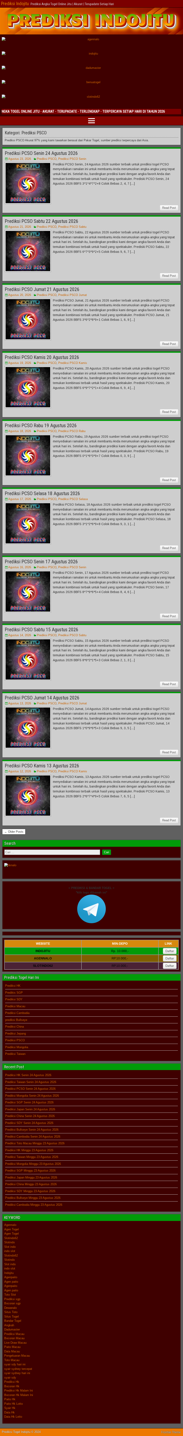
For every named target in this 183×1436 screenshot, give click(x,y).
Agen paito (11, 1281)
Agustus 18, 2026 (19, 431)
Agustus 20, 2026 (19, 295)
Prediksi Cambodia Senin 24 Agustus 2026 (32, 1136)
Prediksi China (14, 1026)
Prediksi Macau (15, 1006)
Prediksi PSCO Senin (72, 158)
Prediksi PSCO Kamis (72, 363)
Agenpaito (10, 1277)
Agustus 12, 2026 (19, 771)
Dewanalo (10, 1307)
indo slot (9, 1251)
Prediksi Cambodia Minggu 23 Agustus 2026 (33, 1204)
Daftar (169, 951)
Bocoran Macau (14, 1338)
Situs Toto (10, 1312)
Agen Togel (11, 1229)
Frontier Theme (171, 1432)
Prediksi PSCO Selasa (73, 499)
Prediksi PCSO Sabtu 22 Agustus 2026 (41, 221)
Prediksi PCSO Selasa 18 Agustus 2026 (42, 493)
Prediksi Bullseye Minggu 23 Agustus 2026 (32, 1197)
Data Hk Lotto (13, 1416)
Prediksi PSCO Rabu (71, 431)
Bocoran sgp (12, 1303)
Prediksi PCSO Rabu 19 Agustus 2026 (41, 425)
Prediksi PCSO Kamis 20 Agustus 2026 (42, 357)
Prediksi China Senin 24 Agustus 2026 (30, 1116)
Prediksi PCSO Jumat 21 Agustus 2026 (42, 289)
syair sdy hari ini (14, 1364)
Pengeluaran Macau (17, 1355)
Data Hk (9, 1412)
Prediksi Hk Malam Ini (18, 1390)
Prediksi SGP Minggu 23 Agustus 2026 (30, 1170)
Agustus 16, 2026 (19, 567)
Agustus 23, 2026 (19, 158)
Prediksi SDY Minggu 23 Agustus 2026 (30, 1191)
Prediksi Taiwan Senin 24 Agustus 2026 (30, 1082)
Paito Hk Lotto (13, 1403)
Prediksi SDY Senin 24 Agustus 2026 (29, 1123)
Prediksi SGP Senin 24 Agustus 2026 (29, 1102)
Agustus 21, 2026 (19, 226)
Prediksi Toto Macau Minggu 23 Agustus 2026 (34, 1143)
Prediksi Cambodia (17, 1013)
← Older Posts (13, 831)
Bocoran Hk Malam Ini (18, 1395)
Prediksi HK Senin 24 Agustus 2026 (28, 1075)
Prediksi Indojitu (15, 3)
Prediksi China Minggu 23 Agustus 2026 (31, 1184)
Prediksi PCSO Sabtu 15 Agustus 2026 (41, 629)
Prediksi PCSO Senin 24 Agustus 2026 (41, 153)
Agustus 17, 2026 (19, 499)
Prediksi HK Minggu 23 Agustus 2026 (29, 1150)
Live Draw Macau (15, 1342)
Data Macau (12, 1351)
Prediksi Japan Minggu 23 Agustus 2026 (31, 1177)
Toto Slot (10, 1294)
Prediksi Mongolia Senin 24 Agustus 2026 (32, 1095)
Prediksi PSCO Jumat (72, 295)
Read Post (169, 207)
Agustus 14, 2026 (19, 635)
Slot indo (10, 1246)
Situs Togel (11, 1316)
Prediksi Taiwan (15, 1054)
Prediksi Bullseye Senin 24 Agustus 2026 (31, 1129)
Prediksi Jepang (15, 1033)
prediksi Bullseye (16, 1020)
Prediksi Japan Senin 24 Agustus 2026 (30, 1109)
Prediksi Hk (11, 1381)
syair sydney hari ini (17, 1373)
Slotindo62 (11, 1238)
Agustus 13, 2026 (19, 703)
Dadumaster (12, 1329)
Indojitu (9, 1273)
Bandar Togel (12, 1320)
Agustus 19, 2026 (19, 363)
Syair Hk (9, 1408)
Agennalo (10, 1225)
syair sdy (10, 1377)
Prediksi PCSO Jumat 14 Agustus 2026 (42, 698)
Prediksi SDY (14, 999)
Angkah (9, 1325)
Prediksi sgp (12, 1299)
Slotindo (9, 1242)
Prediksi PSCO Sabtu (72, 226)
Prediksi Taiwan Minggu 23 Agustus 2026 (31, 1157)
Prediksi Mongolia (16, 1047)
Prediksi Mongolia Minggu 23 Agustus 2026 (33, 1164)
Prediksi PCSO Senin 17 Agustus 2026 (41, 561)
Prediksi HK (13, 985)
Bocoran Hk (11, 1386)
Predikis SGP (14, 992)
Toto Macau (11, 1360)
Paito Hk (9, 1399)
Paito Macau (12, 1347)
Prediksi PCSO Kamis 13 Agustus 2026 (42, 766)
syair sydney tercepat (18, 1369)
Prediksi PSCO (46, 158)
